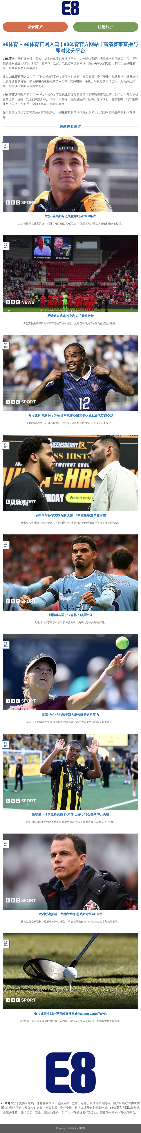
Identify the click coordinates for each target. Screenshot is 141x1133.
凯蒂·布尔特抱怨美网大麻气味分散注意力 (70, 715)
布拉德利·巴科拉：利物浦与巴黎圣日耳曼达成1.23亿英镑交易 (70, 415)
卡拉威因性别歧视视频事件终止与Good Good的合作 (70, 1014)
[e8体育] (70, 8)
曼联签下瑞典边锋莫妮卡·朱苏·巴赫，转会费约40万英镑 (70, 814)
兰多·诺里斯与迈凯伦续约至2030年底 (70, 216)
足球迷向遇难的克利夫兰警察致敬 (70, 316)
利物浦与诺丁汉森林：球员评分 (70, 615)
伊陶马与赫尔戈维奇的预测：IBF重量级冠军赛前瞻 (70, 515)
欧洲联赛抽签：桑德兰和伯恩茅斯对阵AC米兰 (70, 914)
